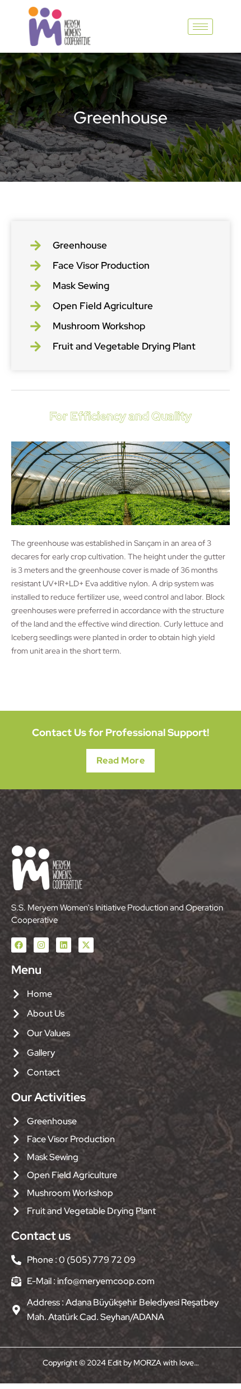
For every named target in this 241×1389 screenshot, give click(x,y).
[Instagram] (41, 945)
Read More (120, 760)
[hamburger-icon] (200, 27)
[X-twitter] (86, 945)
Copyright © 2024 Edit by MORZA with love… (121, 1363)
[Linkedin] (63, 945)
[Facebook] (18, 945)
